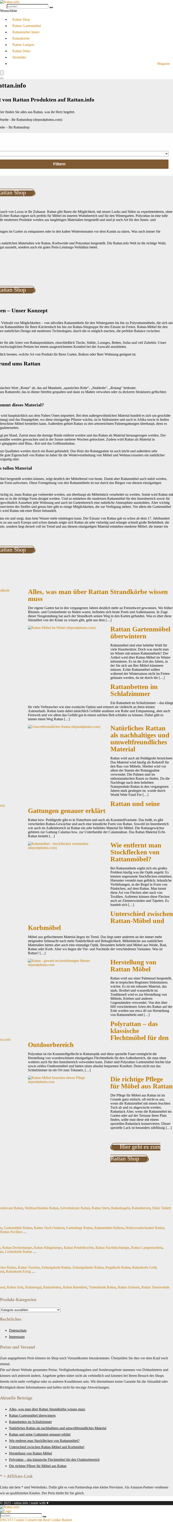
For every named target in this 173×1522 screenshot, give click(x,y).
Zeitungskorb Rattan (56, 1267)
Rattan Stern (100, 1208)
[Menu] (2, 72)
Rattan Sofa (15, 1287)
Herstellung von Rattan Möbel (133, 965)
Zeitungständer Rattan (88, 1267)
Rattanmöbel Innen (25, 32)
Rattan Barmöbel (75, 1287)
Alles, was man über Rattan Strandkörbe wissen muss (98, 595)
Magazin (163, 63)
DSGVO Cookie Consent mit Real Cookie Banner (36, 1520)
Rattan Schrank (129, 1287)
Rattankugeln (120, 1208)
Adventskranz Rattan (75, 1208)
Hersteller (19, 57)
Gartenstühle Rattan (18, 1228)
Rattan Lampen (23, 45)
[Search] (2, 78)
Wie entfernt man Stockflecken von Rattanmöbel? (135, 852)
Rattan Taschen (29, 1267)
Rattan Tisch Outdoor (49, 1228)
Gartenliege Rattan (79, 1228)
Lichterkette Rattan (18, 1252)
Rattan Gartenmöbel (26, 26)
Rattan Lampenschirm (146, 1248)
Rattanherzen (141, 1208)
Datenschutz (18, 1330)
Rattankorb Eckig (18, 1271)
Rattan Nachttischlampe (112, 1248)
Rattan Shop (21, 19)
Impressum (17, 1337)
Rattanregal (33, 1287)
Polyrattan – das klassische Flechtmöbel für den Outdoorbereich (54, 1459)
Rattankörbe (21, 38)
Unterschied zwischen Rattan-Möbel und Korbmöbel (46, 1447)
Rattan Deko (21, 51)
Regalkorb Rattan (117, 1267)
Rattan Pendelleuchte (79, 1248)
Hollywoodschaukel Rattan (144, 1228)
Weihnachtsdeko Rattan (41, 1208)
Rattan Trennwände (155, 1287)
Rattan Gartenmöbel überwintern (140, 632)
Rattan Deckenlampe (17, 1248)
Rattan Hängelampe (48, 1248)
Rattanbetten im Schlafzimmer (134, 690)
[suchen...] (51, 7)
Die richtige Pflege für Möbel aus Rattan (141, 1082)
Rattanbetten (52, 1287)
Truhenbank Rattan (102, 1287)
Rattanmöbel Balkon (109, 1228)
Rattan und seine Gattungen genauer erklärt (94, 807)
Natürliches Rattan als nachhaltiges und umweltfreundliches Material (139, 738)
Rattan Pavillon (11, 1232)
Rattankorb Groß (144, 1267)
